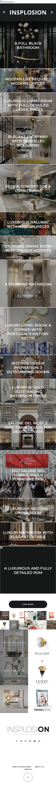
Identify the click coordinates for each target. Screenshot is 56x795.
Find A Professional (21, 767)
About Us (39, 767)
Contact (28, 769)
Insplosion (28, 12)
